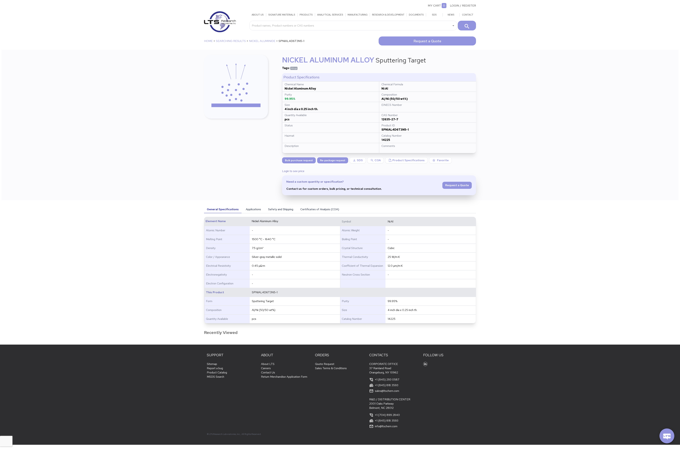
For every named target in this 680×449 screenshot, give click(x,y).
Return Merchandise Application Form (284, 377)
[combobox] (350, 25)
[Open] (453, 25)
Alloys (294, 68)
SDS (434, 14)
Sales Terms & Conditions (331, 368)
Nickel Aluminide (262, 41)
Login (454, 5)
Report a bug (215, 368)
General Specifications (223, 209)
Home (208, 41)
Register (469, 5)
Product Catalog (217, 372)
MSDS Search (215, 377)
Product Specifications (406, 160)
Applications (253, 209)
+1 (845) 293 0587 (387, 379)
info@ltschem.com (386, 426)
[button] (375, 160)
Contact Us (268, 372)
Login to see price (293, 171)
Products (306, 14)
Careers (266, 368)
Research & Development (388, 14)
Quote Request (324, 364)
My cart (434, 5)
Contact (467, 14)
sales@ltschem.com (387, 391)
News (451, 14)
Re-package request (332, 160)
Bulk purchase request (299, 160)
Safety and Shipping (280, 209)
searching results (231, 41)
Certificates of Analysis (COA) (319, 209)
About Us (258, 14)
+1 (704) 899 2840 (387, 415)
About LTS (267, 364)
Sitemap (212, 364)
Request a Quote (427, 41)
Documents (416, 14)
